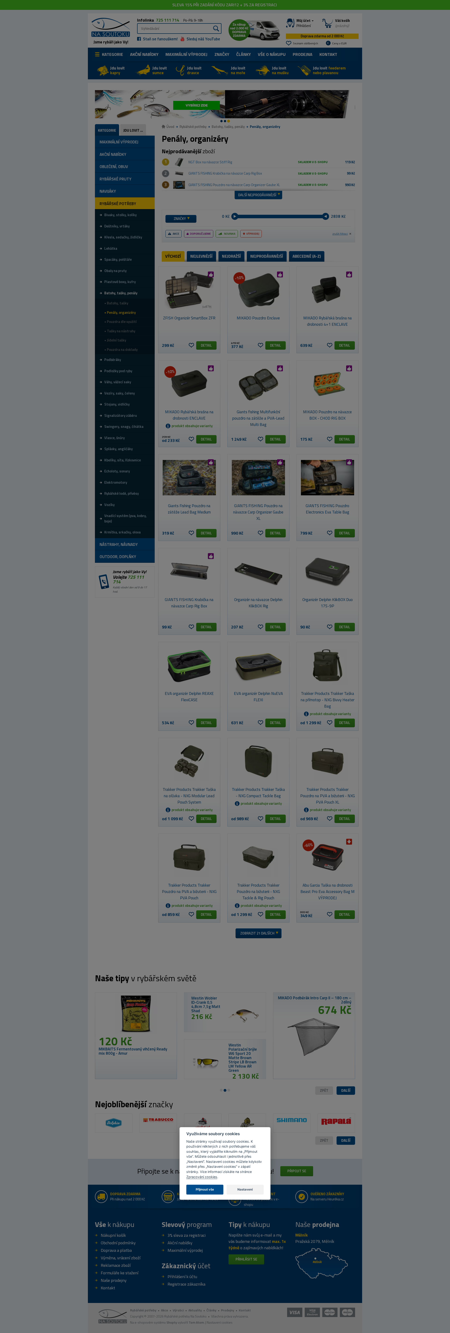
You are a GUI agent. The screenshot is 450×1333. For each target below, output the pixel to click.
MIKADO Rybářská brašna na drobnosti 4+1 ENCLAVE (327, 321)
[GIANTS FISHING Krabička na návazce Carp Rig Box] (179, 173)
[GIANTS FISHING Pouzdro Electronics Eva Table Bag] (327, 478)
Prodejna (302, 54)
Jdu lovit (117, 70)
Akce (176, 233)
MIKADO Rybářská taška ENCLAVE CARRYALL (162, 1051)
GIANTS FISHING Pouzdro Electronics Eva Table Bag (327, 509)
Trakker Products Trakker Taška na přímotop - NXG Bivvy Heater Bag (327, 699)
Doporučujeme (200, 233)
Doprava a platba (116, 1250)
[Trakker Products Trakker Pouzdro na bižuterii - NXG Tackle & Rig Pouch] (258, 857)
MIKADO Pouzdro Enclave (258, 318)
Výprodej (252, 233)
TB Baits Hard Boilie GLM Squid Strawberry (240, 1002)
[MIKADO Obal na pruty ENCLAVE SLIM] (241, 1063)
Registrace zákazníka (186, 1284)
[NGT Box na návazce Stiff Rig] (179, 162)
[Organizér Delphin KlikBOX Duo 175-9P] (327, 571)
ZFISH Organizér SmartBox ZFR (189, 318)
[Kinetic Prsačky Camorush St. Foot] (348, 1031)
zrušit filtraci (340, 234)
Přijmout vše (205, 1189)
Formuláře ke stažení (119, 1273)
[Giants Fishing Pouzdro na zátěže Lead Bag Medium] (189, 478)
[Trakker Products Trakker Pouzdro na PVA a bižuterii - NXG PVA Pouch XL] (327, 761)
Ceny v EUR (339, 43)
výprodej (186, 54)
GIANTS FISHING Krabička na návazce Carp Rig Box (225, 173)
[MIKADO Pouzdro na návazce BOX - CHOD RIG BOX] (327, 384)
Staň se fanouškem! (160, 39)
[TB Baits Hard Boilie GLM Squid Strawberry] (278, 1016)
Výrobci (178, 1310)
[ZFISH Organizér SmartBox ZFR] (189, 290)
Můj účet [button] (303, 23)
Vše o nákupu (272, 54)
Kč (227, 216)
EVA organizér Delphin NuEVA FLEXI (258, 696)
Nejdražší (231, 256)
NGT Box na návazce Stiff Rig (210, 162)
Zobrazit (257, 933)
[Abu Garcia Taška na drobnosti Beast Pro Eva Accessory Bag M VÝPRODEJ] (327, 857)
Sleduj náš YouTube (203, 39)
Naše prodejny (114, 1280)
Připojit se (296, 1171)
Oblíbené (191, 345)
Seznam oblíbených (305, 43)
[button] (346, 1090)
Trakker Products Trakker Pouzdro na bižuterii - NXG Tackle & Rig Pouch (258, 891)
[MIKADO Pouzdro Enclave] (258, 290)
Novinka (229, 233)
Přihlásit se (246, 1259)
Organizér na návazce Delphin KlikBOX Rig (258, 603)
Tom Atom (196, 1322)
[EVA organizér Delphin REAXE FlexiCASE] (189, 665)
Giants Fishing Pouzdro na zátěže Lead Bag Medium (189, 509)
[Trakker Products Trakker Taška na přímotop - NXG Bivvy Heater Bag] (327, 665)
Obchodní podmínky (118, 1243)
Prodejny (227, 1310)
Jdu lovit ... (133, 130)
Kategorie (112, 54)
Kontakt (328, 54)
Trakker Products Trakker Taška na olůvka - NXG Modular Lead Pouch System (189, 795)
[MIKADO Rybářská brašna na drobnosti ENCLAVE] (189, 384)
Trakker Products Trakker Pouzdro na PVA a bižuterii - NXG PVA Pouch (189, 891)
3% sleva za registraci (187, 1235)
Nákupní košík (113, 1235)
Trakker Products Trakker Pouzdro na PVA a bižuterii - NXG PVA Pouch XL (327, 795)
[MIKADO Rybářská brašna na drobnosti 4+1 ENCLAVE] (327, 290)
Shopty (171, 1322)
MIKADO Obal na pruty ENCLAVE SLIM (277, 1049)
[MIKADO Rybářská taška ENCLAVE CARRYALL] (170, 1016)
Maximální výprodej (185, 1250)
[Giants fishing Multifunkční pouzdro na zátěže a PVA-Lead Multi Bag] (258, 384)
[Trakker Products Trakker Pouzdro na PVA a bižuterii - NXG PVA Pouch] (189, 857)
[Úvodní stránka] (109, 26)
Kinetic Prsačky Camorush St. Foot (356, 998)
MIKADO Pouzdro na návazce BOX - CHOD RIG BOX (327, 415)
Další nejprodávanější (257, 195)
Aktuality (195, 1310)
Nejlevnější (201, 256)
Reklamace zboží (116, 1265)
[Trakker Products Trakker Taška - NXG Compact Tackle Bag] (258, 761)
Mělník (301, 1235)
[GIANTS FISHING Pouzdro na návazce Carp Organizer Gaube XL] (179, 184)
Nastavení (245, 1189)
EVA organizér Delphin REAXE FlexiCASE (189, 696)
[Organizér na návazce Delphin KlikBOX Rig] (258, 571)
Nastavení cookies (219, 1322)
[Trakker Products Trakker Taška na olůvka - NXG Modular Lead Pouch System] (189, 761)
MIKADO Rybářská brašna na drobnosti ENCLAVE (189, 415)
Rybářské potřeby (193, 126)
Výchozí (173, 256)
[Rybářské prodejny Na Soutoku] (321, 1263)
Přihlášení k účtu (182, 1276)
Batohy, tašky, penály (228, 126)
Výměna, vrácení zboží (120, 1258)
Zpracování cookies (201, 1177)
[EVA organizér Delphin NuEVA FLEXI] (258, 665)
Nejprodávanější (266, 256)
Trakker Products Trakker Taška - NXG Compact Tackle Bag (258, 792)
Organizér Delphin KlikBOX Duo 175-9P (327, 603)
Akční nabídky (144, 54)
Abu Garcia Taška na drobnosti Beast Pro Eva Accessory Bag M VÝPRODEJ (327, 891)
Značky (221, 54)
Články (243, 54)
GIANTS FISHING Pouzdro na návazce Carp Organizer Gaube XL (234, 185)
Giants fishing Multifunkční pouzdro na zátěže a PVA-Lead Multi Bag (258, 418)
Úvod (170, 126)
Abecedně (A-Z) (306, 256)
